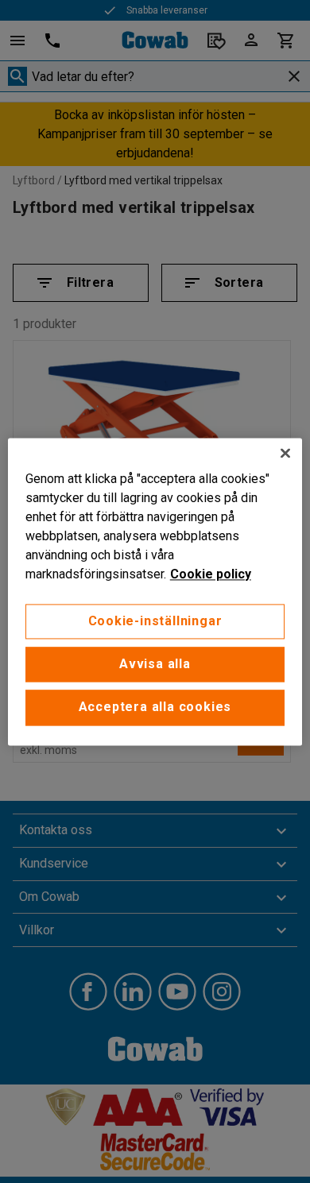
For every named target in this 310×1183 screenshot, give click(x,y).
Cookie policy (210, 574)
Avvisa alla (155, 663)
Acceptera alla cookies (155, 707)
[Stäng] (285, 453)
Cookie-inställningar (155, 620)
